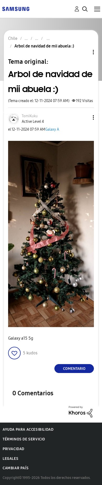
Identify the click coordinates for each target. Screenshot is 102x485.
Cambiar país (16, 468)
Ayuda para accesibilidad (28, 429)
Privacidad (13, 449)
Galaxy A (52, 129)
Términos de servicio (24, 439)
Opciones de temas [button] (84, 52)
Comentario (74, 368)
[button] (84, 117)
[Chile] (15, 8)
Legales (10, 458)
